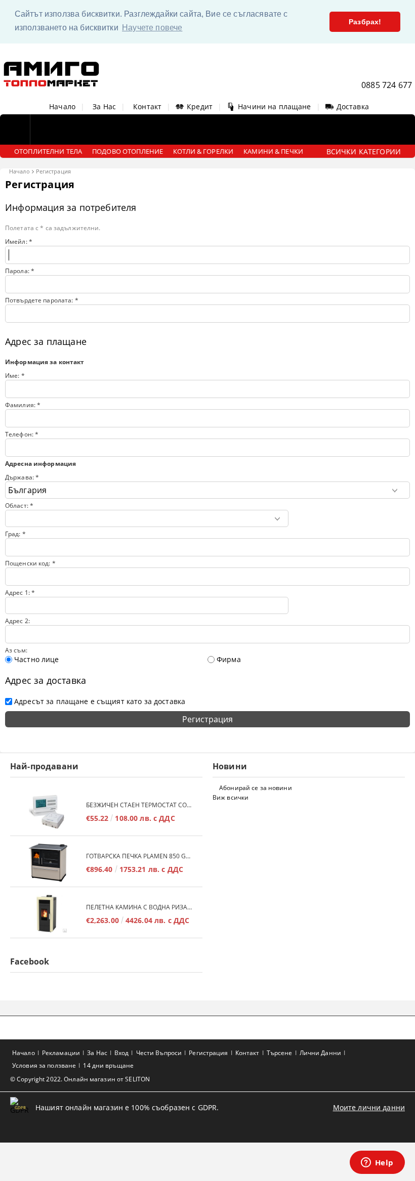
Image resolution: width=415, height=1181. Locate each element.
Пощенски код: (30, 563)
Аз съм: (16, 650)
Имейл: (18, 241)
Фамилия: (22, 405)
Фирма (229, 659)
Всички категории (363, 151)
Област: (19, 505)
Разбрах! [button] (365, 22)
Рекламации (61, 1052)
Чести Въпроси (159, 1052)
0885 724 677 (386, 85)
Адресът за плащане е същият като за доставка (99, 701)
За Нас (104, 106)
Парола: (19, 271)
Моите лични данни (369, 1107)
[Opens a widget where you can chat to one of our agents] (377, 1163)
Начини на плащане (274, 106)
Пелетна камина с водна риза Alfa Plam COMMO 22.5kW (139, 907)
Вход (121, 1052)
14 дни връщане (108, 1065)
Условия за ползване (44, 1065)
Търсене (280, 1052)
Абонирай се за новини (255, 787)
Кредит (200, 106)
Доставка (353, 106)
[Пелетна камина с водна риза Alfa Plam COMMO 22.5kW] (48, 914)
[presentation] (207, 547)
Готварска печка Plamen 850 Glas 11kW (139, 856)
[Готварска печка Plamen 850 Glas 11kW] (48, 863)
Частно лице (36, 659)
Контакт (147, 106)
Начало (62, 106)
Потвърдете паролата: (41, 300)
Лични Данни (320, 1052)
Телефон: (21, 434)
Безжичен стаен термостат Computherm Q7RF (139, 805)
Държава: (22, 477)
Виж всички (230, 797)
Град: (15, 534)
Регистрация (208, 1052)
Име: (15, 375)
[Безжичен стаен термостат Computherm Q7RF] (48, 811)
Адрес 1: (20, 592)
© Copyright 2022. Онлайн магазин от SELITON (80, 1079)
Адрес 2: (17, 621)
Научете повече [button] (152, 27)
